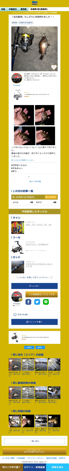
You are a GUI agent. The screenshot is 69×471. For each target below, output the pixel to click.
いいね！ (35, 286)
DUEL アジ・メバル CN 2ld (38, 224)
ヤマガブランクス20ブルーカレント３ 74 (39, 265)
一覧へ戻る (34, 441)
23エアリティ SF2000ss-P (37, 244)
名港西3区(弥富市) (39, 9)
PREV (29, 347)
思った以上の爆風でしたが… (22, 160)
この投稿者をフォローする (42, 294)
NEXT (40, 347)
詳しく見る (50, 197)
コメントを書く (36, 321)
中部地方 (13, 9)
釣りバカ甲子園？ (11, 467)
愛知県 (24, 9)
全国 (3, 9)
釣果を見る (57, 467)
